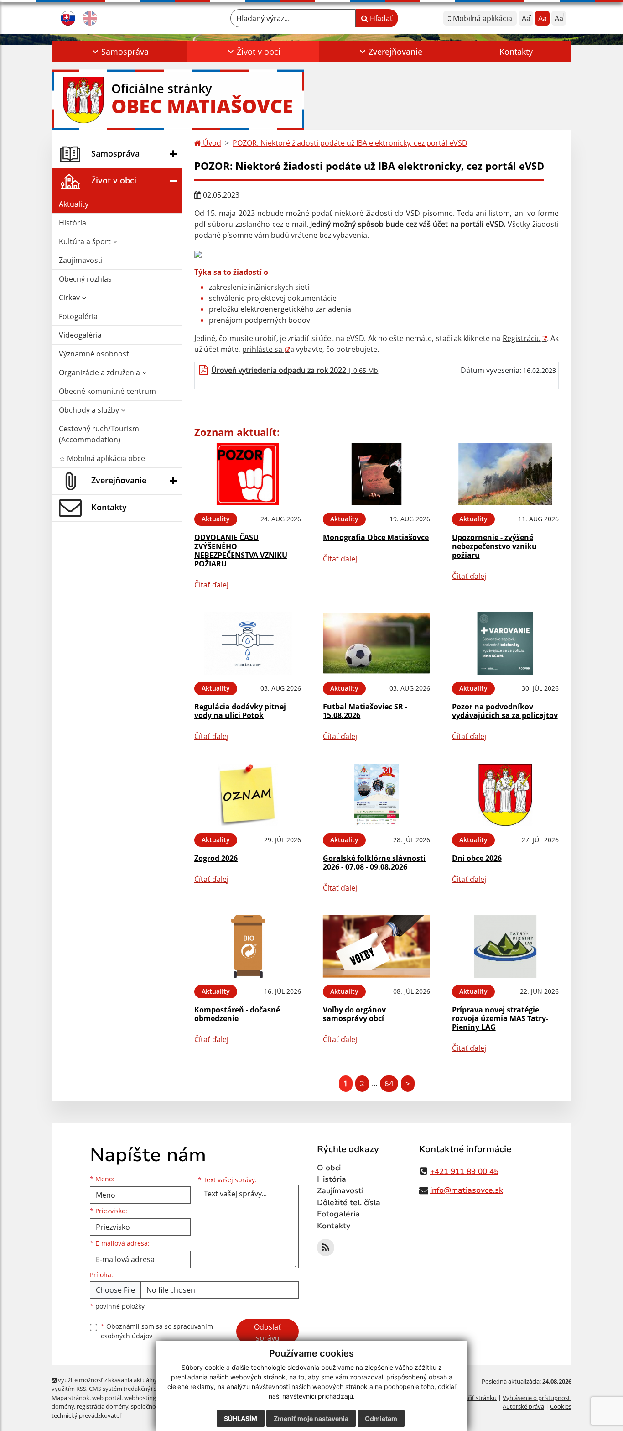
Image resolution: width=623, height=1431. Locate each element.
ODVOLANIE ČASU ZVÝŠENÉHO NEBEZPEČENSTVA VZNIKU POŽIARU (240, 550)
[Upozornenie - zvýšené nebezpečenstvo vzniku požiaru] (505, 474)
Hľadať (380, 18)
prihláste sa (263, 349)
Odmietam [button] (381, 1418)
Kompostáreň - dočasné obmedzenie (237, 1014)
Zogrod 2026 (216, 858)
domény (63, 1406)
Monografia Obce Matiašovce (376, 537)
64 (389, 1083)
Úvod (211, 143)
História (72, 223)
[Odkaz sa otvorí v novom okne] (325, 1247)
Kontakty (516, 51)
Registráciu (522, 338)
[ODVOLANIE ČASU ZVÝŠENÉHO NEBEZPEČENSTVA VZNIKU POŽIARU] (247, 474)
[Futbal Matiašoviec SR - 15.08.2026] (376, 643)
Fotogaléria (78, 316)
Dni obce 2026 (477, 858)
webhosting (140, 1398)
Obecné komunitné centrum (107, 391)
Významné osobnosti (95, 354)
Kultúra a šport (86, 241)
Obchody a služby (90, 410)
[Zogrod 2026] (247, 795)
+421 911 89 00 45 (464, 1171)
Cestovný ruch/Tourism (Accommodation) (99, 434)
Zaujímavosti (81, 260)
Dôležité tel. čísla (348, 1202)
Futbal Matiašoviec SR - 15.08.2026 (365, 711)
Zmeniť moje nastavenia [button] (311, 1418)
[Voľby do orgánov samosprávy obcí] (376, 946)
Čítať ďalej (211, 585)
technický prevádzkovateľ (86, 1415)
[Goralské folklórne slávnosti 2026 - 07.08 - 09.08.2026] (376, 795)
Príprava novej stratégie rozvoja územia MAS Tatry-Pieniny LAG (500, 1018)
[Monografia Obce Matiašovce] (376, 474)
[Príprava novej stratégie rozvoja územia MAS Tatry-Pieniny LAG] (505, 946)
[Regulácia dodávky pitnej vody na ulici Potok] (247, 643)
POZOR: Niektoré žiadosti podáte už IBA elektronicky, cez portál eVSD (350, 143)
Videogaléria (80, 335)
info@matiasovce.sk (466, 1190)
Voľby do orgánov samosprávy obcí (354, 1014)
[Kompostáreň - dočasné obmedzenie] (247, 946)
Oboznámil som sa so (157, 1331)
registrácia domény (102, 1406)
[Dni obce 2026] (505, 795)
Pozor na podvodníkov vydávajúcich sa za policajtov (505, 711)
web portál (106, 1398)
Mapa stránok (70, 1398)
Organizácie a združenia (100, 372)
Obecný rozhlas (85, 279)
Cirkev (70, 298)
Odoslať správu (267, 1332)
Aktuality (73, 204)
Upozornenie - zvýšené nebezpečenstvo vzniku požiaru (494, 546)
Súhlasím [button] (240, 1418)
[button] (119, 51)
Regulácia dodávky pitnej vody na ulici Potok (240, 711)
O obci (329, 1168)
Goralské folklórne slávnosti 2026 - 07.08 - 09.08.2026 (374, 862)
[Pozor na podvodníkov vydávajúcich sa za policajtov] (505, 643)
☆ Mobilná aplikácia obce (102, 458)
